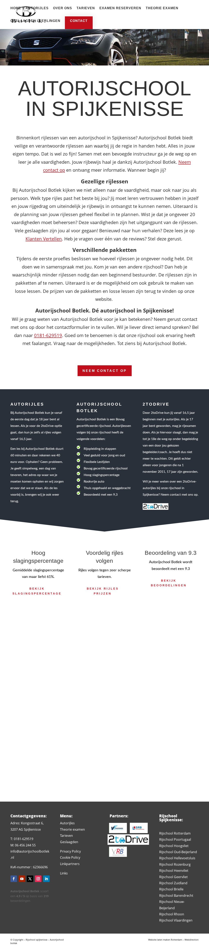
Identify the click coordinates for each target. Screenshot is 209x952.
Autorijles (37, 8)
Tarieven (86, 8)
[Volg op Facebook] (13, 878)
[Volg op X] (30, 878)
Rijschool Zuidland (173, 883)
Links (64, 873)
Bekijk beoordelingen (169, 583)
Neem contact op (104, 370)
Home (15, 8)
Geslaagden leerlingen (35, 21)
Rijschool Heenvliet (173, 870)
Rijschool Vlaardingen (175, 920)
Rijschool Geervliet (173, 877)
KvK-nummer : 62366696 (29, 867)
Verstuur (160, 744)
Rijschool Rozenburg (175, 864)
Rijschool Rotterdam (175, 833)
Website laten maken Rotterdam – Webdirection (173, 939)
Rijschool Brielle (171, 889)
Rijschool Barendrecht (176, 895)
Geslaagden (69, 842)
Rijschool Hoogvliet (174, 846)
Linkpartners (70, 864)
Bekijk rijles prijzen (103, 591)
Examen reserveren (120, 8)
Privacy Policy (70, 851)
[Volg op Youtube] (22, 878)
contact (79, 21)
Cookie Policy (70, 857)
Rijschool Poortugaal (175, 839)
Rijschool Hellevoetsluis (177, 858)
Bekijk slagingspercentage (36, 591)
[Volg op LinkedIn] (46, 878)
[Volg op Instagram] (38, 878)
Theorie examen (162, 8)
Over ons (62, 8)
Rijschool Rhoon (171, 914)
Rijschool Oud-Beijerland (178, 852)
